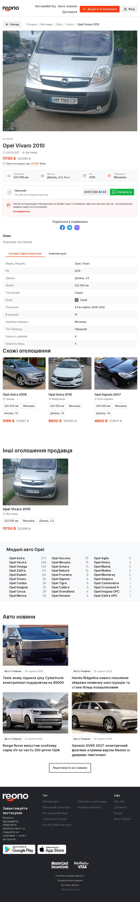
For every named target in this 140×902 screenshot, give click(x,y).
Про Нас (119, 801)
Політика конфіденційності (70, 875)
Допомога (69, 12)
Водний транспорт (90, 807)
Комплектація (57, 253)
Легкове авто (51, 801)
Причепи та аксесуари (92, 801)
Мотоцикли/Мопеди (55, 813)
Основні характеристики (25, 253)
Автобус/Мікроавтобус (57, 824)
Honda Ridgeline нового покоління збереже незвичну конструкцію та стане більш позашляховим (101, 682)
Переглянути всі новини (70, 767)
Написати (125, 192)
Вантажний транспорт (56, 807)
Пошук (118, 813)
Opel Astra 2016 (60, 394)
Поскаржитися (21, 211)
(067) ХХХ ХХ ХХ (95, 192)
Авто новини (67, 6)
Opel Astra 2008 (15, 394)
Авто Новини (13, 671)
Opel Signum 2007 (107, 394)
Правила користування (70, 880)
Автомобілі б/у (45, 6)
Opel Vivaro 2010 (16, 509)
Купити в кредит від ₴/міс (26, 163)
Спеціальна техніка (54, 818)
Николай (20, 190)
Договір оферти (70, 885)
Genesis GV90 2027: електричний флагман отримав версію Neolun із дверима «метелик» (101, 750)
